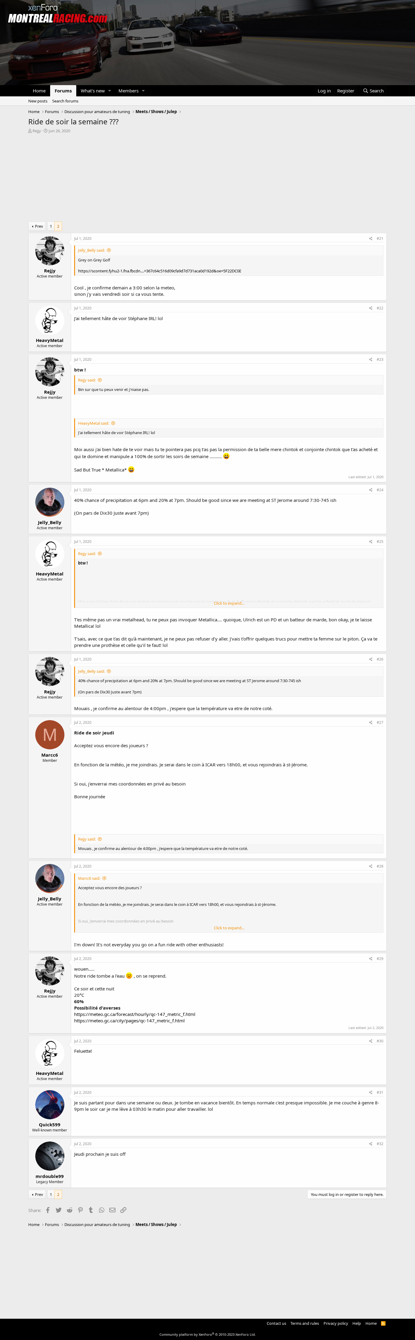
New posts (37, 101)
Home (39, 91)
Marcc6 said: (89, 878)
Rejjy (37, 130)
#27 (380, 722)
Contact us (276, 1323)
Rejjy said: (87, 380)
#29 (380, 958)
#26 (380, 659)
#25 (380, 541)
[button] (109, 90)
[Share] (371, 238)
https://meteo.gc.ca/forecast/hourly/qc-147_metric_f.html (134, 1014)
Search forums (65, 101)
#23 (380, 359)
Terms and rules (304, 1323)
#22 (380, 308)
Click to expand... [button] (229, 603)
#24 (380, 489)
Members (128, 91)
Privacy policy (336, 1323)
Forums (63, 91)
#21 (380, 238)
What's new (93, 91)
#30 (380, 1041)
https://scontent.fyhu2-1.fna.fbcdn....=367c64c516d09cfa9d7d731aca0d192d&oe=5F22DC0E (159, 271)
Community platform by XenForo (207, 1334)
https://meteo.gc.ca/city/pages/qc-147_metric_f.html (129, 1020)
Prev (39, 226)
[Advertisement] (207, 179)
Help (356, 1323)
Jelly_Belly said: (91, 250)
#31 (380, 1092)
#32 (380, 1143)
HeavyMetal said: (93, 423)
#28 (380, 866)
